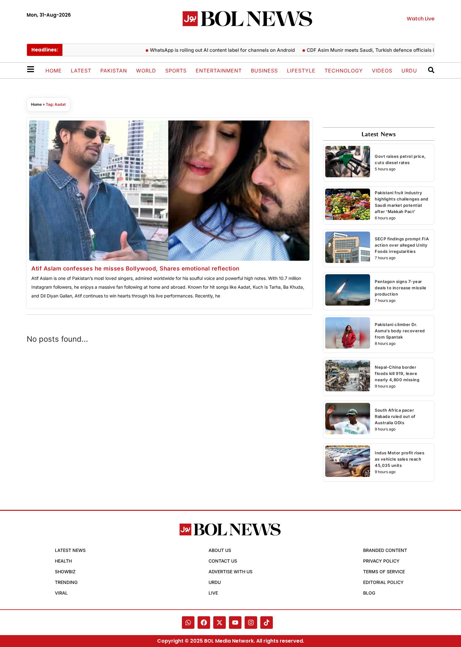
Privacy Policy (381, 561)
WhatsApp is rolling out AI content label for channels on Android (209, 50)
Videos (382, 70)
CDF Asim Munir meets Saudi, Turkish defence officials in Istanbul (368, 50)
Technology (344, 70)
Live (213, 593)
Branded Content (385, 550)
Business (264, 70)
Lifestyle (301, 70)
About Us (220, 550)
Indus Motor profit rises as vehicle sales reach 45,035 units (399, 459)
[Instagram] (251, 622)
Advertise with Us (230, 571)
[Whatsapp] (188, 622)
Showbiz (65, 571)
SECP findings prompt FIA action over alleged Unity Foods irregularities (402, 245)
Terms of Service (384, 571)
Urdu (409, 70)
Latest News (70, 550)
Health (63, 561)
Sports (176, 70)
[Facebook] (204, 622)
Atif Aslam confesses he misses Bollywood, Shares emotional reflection (135, 268)
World (146, 70)
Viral (61, 593)
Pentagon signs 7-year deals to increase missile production (401, 288)
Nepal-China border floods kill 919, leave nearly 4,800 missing (397, 373)
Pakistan (113, 70)
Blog (369, 593)
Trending (66, 582)
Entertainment (219, 70)
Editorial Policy (383, 582)
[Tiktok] (266, 622)
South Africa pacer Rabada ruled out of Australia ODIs (395, 416)
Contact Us (223, 561)
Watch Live (420, 18)
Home (53, 70)
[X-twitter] (219, 622)
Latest (81, 70)
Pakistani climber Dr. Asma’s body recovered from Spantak (400, 331)
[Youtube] (235, 622)
